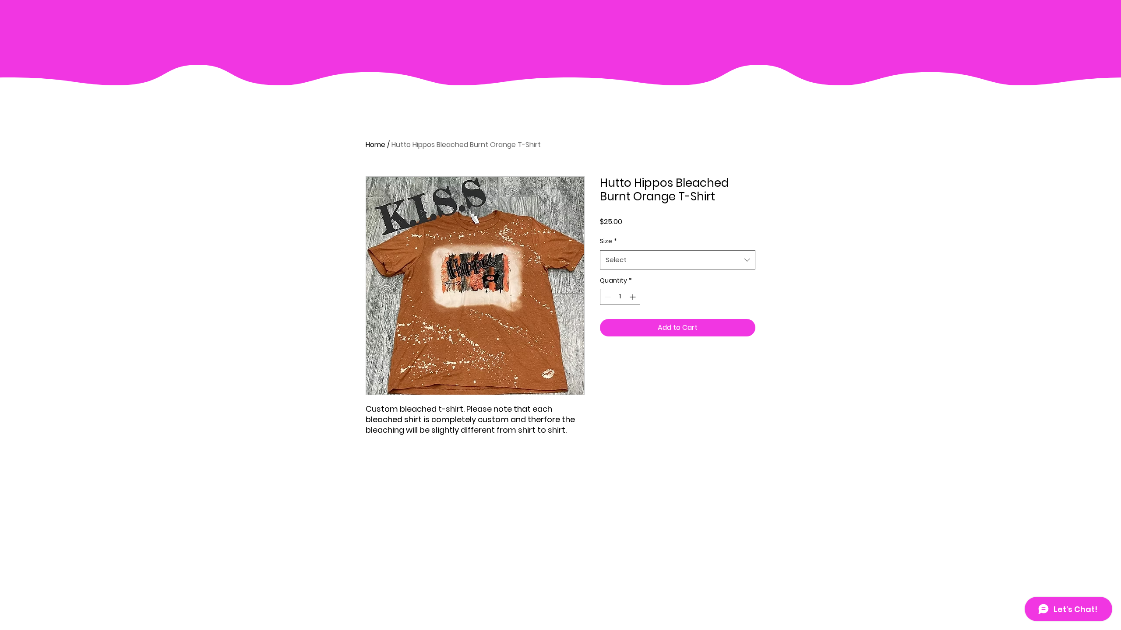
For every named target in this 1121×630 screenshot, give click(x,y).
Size (608, 241)
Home (375, 145)
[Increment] (633, 296)
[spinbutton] (620, 296)
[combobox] (677, 260)
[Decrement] (606, 296)
